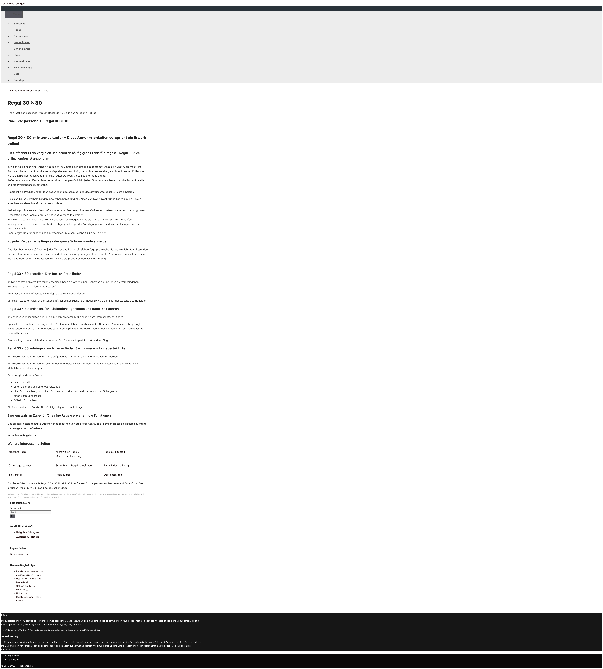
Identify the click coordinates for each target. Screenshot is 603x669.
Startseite (19, 23)
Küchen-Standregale (20, 554)
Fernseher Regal (17, 451)
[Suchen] (12, 516)
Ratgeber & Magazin (28, 532)
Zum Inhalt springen (13, 3)
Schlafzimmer (22, 48)
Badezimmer (21, 36)
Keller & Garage (23, 67)
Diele (17, 55)
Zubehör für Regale (27, 536)
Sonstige (19, 80)
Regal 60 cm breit (114, 451)
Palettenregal (15, 474)
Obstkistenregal (113, 474)
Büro (17, 73)
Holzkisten (21, 593)
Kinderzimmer (22, 61)
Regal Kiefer (63, 474)
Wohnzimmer (22, 42)
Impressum (13, 655)
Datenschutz (14, 659)
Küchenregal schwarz (20, 465)
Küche (17, 29)
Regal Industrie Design (117, 465)
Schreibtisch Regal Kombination (74, 465)
